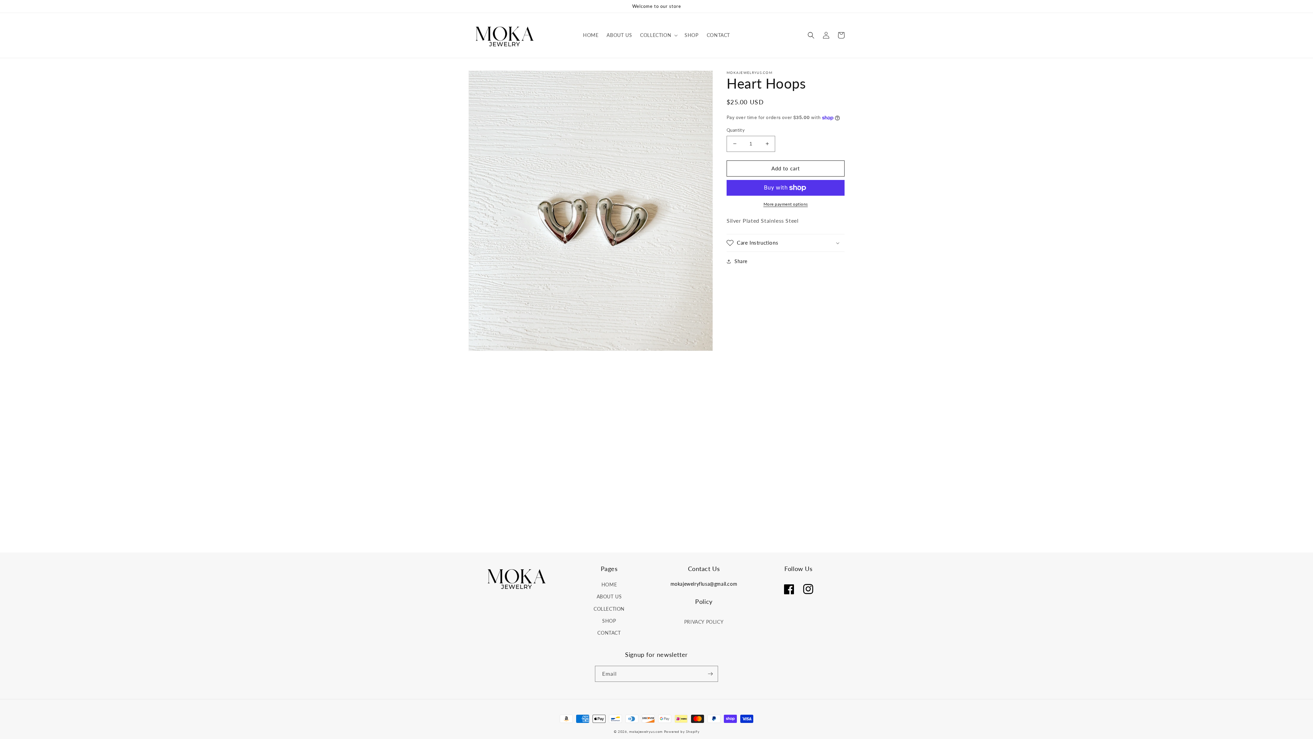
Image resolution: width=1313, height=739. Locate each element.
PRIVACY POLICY (704, 622)
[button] (658, 35)
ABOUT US (609, 596)
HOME (609, 584)
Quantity (736, 130)
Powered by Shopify (682, 731)
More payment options (786, 204)
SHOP (609, 621)
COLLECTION (609, 609)
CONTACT (609, 633)
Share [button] (740, 261)
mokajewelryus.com (646, 731)
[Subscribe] (710, 674)
